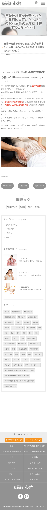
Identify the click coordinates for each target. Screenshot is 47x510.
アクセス (7, 365)
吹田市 (23, 354)
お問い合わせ (17, 365)
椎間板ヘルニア (35, 344)
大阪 (39, 328)
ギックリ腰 (8, 354)
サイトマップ (35, 479)
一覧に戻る (23, 185)
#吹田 (37, 207)
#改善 (22, 207)
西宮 (24, 333)
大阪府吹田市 (16, 312)
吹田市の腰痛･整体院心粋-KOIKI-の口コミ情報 (19, 370)
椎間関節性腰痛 (10, 317)
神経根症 (35, 322)
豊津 (18, 333)
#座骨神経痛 (12, 207)
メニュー (16, 360)
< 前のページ (7, 185)
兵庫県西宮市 (34, 349)
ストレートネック (18, 328)
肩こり (15, 338)
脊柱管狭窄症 (9, 322)
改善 (13, 349)
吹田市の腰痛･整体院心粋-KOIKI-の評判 (17, 376)
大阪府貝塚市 (28, 312)
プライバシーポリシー (32, 365)
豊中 (30, 333)
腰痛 (29, 354)
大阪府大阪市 (31, 328)
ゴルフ (18, 322)
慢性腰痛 (27, 322)
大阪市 (7, 349)
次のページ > (39, 185)
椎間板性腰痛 (22, 349)
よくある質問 (35, 360)
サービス (7, 360)
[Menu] (43, 3)
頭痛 (22, 338)
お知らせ (8, 233)
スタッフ (25, 360)
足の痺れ (7, 338)
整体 (16, 354)
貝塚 (36, 333)
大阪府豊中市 (22, 344)
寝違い (7, 312)
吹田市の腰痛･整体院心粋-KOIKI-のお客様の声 (19, 381)
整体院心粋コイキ (10, 386)
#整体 (30, 207)
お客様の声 (4, 176)
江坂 (12, 333)
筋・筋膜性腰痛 (10, 344)
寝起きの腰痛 (31, 338)
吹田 (6, 333)
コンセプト (38, 354)
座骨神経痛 (21, 317)
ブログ (8, 237)
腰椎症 (7, 328)
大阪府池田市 (32, 317)
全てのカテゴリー (12, 225)
